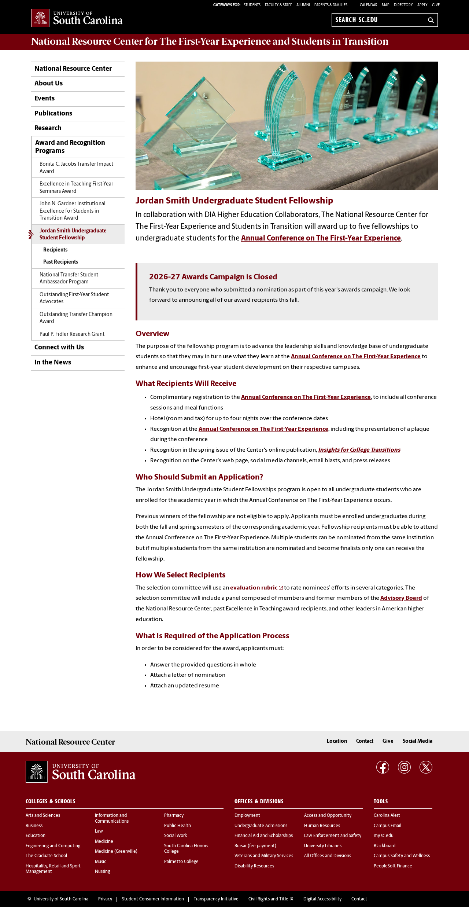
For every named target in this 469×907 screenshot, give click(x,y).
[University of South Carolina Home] (77, 18)
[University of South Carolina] (81, 772)
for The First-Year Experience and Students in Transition (210, 41)
